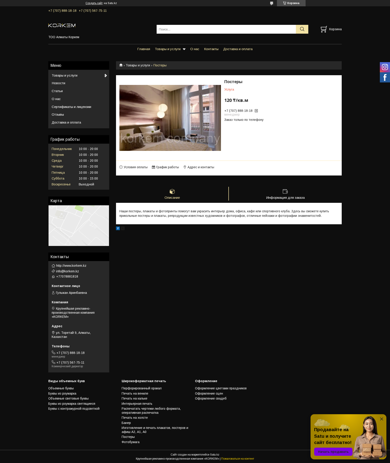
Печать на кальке (134, 398)
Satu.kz (214, 454)
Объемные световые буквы (68, 398)
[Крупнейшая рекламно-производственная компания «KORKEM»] (99, 25)
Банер (126, 423)
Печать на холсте (135, 417)
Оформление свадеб (211, 398)
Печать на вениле (135, 393)
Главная (143, 49)
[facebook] (118, 229)
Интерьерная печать (137, 403)
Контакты (211, 49)
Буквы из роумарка (62, 393)
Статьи (57, 91)
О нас (194, 49)
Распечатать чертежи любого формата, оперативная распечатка (151, 410)
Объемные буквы (61, 388)
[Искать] (302, 29)
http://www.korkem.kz (71, 265)
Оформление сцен (209, 393)
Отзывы (58, 114)
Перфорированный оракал (142, 388)
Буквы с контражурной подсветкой (74, 408)
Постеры (128, 437)
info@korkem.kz (67, 271)
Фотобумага (130, 442)
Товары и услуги (168, 49)
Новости (58, 83)
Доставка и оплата (238, 49)
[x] (123, 229)
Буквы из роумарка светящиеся (71, 403)
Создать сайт (94, 3)
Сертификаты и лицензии (71, 107)
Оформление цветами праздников (221, 388)
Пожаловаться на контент (237, 458)
